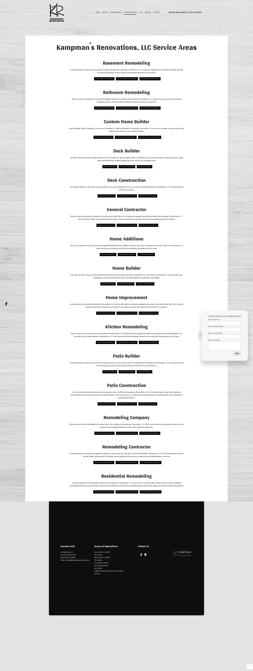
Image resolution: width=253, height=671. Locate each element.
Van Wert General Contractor (148, 225)
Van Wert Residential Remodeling (150, 492)
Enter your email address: (215, 333)
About (104, 12)
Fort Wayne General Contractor (127, 225)
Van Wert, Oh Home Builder (145, 284)
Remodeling (115, 12)
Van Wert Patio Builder (144, 372)
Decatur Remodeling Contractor (104, 462)
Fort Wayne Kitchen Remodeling (127, 342)
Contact (156, 12)
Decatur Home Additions (108, 254)
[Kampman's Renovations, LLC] (57, 12)
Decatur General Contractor (106, 225)
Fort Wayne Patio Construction (126, 404)
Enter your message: (214, 340)
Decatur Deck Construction (106, 196)
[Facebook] (6, 304)
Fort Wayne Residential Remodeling (127, 492)
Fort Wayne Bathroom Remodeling (127, 108)
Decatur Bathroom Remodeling (104, 108)
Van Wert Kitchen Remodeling (148, 342)
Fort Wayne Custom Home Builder (125, 137)
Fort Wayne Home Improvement (127, 313)
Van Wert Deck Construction (148, 196)
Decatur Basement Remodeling (104, 79)
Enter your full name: (214, 320)
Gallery (148, 12)
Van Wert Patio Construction (148, 404)
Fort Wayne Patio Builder (127, 372)
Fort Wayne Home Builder (126, 284)
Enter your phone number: (215, 326)
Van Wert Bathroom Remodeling (150, 108)
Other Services (130, 12)
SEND (237, 353)
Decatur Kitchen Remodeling (105, 342)
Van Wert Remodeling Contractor (150, 462)
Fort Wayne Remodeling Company (126, 433)
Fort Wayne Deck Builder (127, 166)
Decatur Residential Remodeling (104, 492)
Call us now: (185, 12)
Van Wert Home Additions (146, 254)
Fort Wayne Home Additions (127, 254)
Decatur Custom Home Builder (103, 137)
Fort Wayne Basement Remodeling (127, 79)
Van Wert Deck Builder (144, 166)
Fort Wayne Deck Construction (126, 196)
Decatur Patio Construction (106, 404)
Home (98, 12)
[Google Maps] (145, 555)
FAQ (141, 12)
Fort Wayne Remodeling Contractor (127, 462)
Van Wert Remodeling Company (150, 433)
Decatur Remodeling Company (104, 433)
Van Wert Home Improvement (148, 313)
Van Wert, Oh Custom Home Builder (150, 137)
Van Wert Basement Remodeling (150, 79)
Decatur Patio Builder (110, 372)
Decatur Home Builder (108, 284)
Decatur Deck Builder (110, 166)
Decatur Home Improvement (106, 313)
